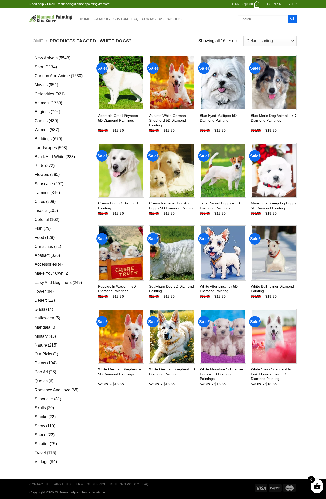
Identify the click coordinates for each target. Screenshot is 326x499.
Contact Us (153, 19)
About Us (62, 484)
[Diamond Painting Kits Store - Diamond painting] (50, 19)
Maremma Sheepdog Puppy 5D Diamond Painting (273, 205)
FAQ (134, 19)
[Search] (292, 19)
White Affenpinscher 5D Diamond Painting (219, 288)
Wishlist (175, 19)
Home (85, 19)
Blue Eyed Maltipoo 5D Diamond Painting (218, 117)
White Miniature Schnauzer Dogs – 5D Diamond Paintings (221, 374)
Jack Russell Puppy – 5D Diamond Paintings (220, 205)
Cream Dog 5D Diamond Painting (118, 205)
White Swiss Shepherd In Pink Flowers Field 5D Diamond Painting (271, 374)
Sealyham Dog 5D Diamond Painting (171, 288)
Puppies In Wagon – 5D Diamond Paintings (117, 288)
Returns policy (124, 484)
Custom (120, 19)
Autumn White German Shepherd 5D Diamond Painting (167, 120)
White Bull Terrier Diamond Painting (272, 288)
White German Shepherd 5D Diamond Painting (172, 371)
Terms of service (90, 484)
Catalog (102, 19)
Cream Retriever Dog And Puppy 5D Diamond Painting (171, 205)
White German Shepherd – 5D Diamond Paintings (119, 371)
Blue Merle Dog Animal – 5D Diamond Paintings (273, 117)
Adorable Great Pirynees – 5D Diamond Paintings (119, 117)
